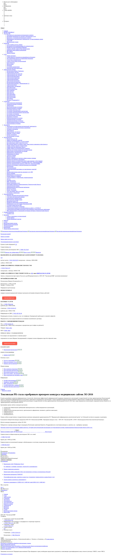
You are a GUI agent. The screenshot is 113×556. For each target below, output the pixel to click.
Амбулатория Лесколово (13, 80)
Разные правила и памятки (14, 176)
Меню (2, 28)
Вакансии (6, 506)
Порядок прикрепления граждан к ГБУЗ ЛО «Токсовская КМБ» (23, 163)
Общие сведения (11, 55)
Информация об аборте (13, 154)
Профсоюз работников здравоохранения (17, 202)
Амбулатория (7, 497)
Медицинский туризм (12, 42)
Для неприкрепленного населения (10, 241)
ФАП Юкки (10, 98)
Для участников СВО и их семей (15, 191)
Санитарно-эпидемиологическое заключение (18, 127)
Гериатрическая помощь (13, 185)
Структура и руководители (14, 60)
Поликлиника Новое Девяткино (15, 71)
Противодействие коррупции (14, 68)
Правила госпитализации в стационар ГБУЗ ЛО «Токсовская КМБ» (24, 162)
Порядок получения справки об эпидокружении (19, 150)
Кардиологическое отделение (14, 107)
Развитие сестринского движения (15, 206)
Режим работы (10, 217)
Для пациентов (8, 137)
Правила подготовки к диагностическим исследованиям (22, 165)
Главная (6, 31)
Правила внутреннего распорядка (16, 159)
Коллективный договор (13, 136)
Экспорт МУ (7, 33)
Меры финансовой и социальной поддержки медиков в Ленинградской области (28, 210)
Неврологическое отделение (14, 108)
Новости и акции (8, 504)
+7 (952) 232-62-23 (11, 308)
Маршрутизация (11, 156)
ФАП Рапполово (11, 96)
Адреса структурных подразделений (16, 61)
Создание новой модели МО (14, 205)
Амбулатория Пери (12, 84)
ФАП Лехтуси (10, 93)
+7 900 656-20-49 (5, 444)
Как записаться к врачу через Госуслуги (17, 143)
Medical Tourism (11, 53)
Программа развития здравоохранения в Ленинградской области (24, 184)
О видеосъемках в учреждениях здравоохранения (20, 177)
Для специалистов (8, 194)
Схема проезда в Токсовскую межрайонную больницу (21, 57)
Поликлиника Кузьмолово (14, 82)
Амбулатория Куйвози (12, 79)
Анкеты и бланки (11, 155)
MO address (10, 51)
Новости (6, 220)
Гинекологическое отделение (14, 104)
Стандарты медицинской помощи (16, 197)
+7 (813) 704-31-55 (8, 525)
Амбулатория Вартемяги (13, 76)
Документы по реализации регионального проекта (20, 35)
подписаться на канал (9, 343)
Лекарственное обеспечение (11, 228)
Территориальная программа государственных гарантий (21, 169)
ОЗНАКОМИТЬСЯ (9, 298)
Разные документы (12, 134)
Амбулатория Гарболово (13, 78)
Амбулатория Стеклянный (14, 86)
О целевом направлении (13, 66)
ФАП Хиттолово (11, 97)
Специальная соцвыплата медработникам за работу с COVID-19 (24, 208)
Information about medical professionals (16, 50)
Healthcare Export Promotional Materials (17, 47)
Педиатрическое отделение (14, 115)
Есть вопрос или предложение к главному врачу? (29, 338)
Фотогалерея (10, 64)
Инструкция (19, 431)
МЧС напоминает (11, 181)
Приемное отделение (12, 116)
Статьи (5, 221)
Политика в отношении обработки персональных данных (16, 543)
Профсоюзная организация (11, 224)
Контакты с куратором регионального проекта (19, 37)
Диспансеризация (11, 167)
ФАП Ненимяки (11, 94)
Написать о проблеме (6, 459)
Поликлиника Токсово (13, 72)
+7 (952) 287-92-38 (17, 313)
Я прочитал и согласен (7, 554)
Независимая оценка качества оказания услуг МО (20, 172)
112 (10, 247)
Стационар (6, 101)
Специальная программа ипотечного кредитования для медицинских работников (28, 209)
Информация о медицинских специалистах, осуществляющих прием (25, 39)
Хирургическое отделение (14, 123)
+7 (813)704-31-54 (8, 520)
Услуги (8, 179)
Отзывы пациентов (9, 212)
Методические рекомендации (14, 199)
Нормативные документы (13, 132)
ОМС (8, 170)
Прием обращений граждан (14, 219)
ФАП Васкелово (11, 87)
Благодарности (11, 62)
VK (1, 487)
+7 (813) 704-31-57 (5, 268)
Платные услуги (11, 180)
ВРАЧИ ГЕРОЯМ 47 (9, 32)
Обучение (9, 65)
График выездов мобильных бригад (16, 147)
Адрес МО (9, 40)
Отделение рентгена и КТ (13, 109)
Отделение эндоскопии (13, 114)
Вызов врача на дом (12, 138)
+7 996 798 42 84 (15, 535)
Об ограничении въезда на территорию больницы (20, 58)
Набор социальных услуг (13, 183)
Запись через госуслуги (7, 239)
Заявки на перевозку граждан (14, 140)
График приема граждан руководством (17, 145)
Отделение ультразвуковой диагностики (17, 111)
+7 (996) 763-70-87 (24, 249)
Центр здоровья (11, 173)
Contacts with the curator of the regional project (18, 49)
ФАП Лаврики (10, 90)
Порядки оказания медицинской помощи (17, 195)
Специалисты (7, 505)
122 (16, 244)
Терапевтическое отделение (14, 119)
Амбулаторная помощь (10, 69)
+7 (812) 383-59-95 (13, 260)
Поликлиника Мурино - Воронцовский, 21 (18, 83)
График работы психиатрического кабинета (18, 148)
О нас (5, 54)
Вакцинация (10, 166)
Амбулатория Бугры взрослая (14, 73)
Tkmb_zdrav (9, 328)
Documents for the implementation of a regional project (20, 46)
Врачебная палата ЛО (12, 201)
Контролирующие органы (10, 223)
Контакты (6, 215)
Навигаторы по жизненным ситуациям (17, 151)
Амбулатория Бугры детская (14, 75)
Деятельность (10, 130)
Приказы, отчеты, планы (13, 133)
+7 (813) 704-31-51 (8, 523)
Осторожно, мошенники (13, 192)
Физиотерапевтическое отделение (16, 122)
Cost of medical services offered (14, 44)
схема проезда (50, 539)
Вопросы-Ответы (11, 188)
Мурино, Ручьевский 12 (13, 100)
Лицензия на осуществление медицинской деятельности (21, 126)
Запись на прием (5, 236)
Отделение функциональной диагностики (18, 112)
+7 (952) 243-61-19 (8, 324)
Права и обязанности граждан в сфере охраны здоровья (21, 158)
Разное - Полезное (11, 190)
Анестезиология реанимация (14, 102)
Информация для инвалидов (14, 174)
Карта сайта (7, 512)
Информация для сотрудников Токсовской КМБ (19, 203)
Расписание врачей (6, 234)
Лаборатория (10, 105)
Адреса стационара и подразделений (16, 216)
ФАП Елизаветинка (12, 89)
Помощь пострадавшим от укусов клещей (18, 141)
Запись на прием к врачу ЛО (8, 431)
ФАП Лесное (10, 91)
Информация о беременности (14, 152)
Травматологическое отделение (15, 120)
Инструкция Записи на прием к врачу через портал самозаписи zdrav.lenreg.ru (27, 144)
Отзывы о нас (10, 213)
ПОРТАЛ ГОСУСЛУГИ (43, 273)
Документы (7, 125)
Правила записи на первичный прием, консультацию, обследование (25, 161)
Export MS (6, 43)
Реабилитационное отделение (14, 118)
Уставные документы (12, 129)
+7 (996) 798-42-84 (8, 304)
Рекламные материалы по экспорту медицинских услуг (21, 36)
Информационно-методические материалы (18, 187)
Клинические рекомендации (14, 198)
